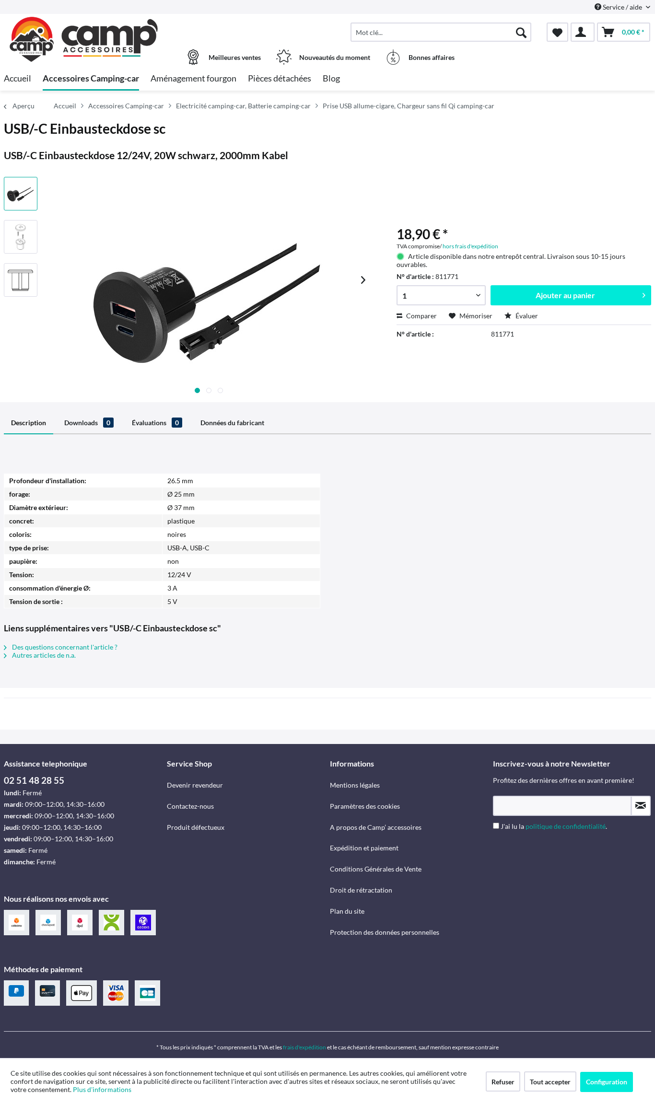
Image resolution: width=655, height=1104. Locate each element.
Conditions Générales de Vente (375, 869)
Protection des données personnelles (384, 932)
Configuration (606, 1082)
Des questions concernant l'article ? (64, 647)
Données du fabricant (232, 422)
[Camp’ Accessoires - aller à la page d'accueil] (84, 27)
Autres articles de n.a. (43, 655)
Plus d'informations (103, 1089)
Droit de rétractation (361, 890)
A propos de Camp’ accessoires (375, 827)
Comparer (421, 316)
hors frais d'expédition (470, 246)
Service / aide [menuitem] (622, 7)
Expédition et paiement (364, 848)
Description (28, 422)
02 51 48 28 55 (34, 780)
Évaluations (155, 422)
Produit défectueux (195, 827)
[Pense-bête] (557, 32)
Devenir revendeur (195, 785)
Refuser (503, 1082)
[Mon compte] (583, 32)
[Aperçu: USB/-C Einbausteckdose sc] (20, 193)
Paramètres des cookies (365, 806)
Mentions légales (355, 785)
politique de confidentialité (566, 826)
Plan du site (347, 911)
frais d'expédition (304, 1047)
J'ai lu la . (554, 826)
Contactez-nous (190, 806)
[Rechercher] (521, 32)
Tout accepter (550, 1082)
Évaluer (526, 316)
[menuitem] (441, 32)
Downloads (87, 422)
